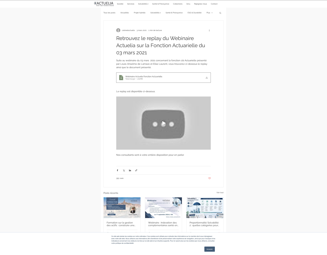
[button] (160, 4)
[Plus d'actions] (209, 30)
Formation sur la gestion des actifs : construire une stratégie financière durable (121, 224)
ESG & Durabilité (194, 13)
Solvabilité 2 (155, 13)
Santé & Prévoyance (174, 13)
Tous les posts (109, 13)
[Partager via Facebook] (117, 170)
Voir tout (220, 192)
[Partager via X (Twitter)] (123, 170)
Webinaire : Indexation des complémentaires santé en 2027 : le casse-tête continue (162, 224)
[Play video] (163, 123)
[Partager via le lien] (136, 170)
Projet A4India (139, 13)
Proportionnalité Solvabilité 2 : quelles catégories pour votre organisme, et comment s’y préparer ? (204, 224)
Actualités (124, 13)
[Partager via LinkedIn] (130, 170)
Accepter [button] (210, 249)
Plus (208, 13)
